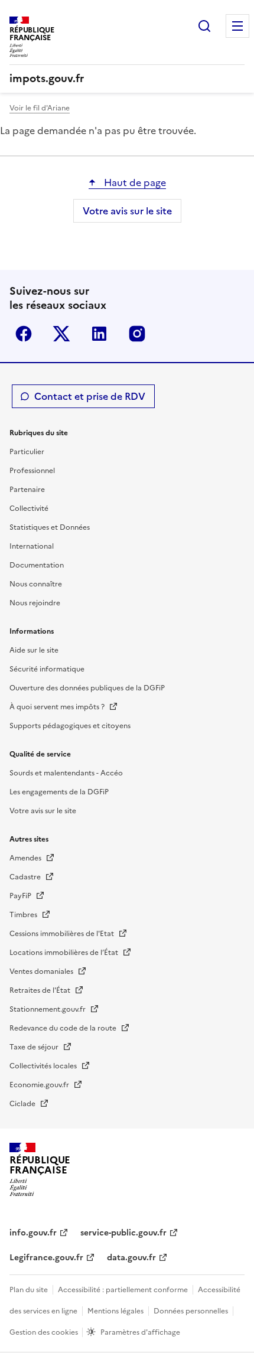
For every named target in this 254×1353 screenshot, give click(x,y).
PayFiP (21, 896)
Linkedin (99, 333)
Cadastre (26, 877)
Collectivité (28, 508)
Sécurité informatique (46, 669)
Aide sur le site (33, 650)
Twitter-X (61, 333)
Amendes (26, 858)
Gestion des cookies (44, 1332)
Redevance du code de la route (63, 1028)
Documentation (36, 565)
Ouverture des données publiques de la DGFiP (87, 688)
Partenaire (27, 489)
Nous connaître (35, 584)
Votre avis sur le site (127, 211)
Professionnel (32, 470)
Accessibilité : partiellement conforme (123, 1289)
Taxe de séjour (34, 1047)
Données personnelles (191, 1311)
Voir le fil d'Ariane (39, 108)
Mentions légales (115, 1311)
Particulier (26, 451)
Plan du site (28, 1289)
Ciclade (23, 1103)
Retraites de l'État (40, 990)
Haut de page (134, 182)
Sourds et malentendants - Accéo (66, 773)
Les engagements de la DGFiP (59, 792)
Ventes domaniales (42, 971)
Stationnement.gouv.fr (48, 1009)
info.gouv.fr (33, 1233)
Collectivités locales (44, 1066)
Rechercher (204, 26)
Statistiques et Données (49, 527)
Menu (237, 26)
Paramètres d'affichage (140, 1332)
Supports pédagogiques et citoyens (70, 725)
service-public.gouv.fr (123, 1233)
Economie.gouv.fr (40, 1085)
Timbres (24, 914)
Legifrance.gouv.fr (46, 1257)
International (31, 546)
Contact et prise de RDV (89, 396)
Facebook (23, 333)
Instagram (137, 333)
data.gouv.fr (131, 1257)
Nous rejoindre (34, 603)
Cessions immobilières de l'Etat (62, 933)
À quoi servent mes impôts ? (57, 707)
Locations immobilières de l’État (64, 952)
